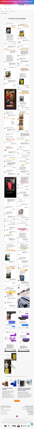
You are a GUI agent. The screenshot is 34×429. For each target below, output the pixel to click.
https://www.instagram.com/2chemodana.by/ (20, 376)
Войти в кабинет (30, 412)
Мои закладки (31, 413)
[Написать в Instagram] (23, 5)
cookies (19, 423)
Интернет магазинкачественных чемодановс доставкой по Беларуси (4, 413)
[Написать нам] (32, 424)
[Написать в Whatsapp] (20, 5)
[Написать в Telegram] (22, 5)
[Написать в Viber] (19, 5)
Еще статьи (17, 400)
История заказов (30, 414)
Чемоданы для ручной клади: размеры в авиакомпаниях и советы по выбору (24, 389)
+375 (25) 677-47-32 (5, 410)
